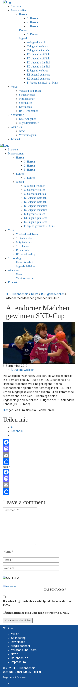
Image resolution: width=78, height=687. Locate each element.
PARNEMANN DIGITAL (28, 672)
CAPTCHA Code (54, 589)
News (14, 654)
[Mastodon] (39, 449)
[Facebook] (39, 442)
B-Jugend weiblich (22, 369)
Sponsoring (18, 637)
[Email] (39, 455)
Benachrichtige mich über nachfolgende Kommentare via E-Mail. (37, 603)
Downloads (18, 641)
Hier (5, 410)
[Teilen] (39, 461)
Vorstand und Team (24, 650)
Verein (15, 633)
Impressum (18, 662)
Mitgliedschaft (20, 646)
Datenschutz (19, 658)
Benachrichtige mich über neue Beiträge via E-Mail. (37, 612)
